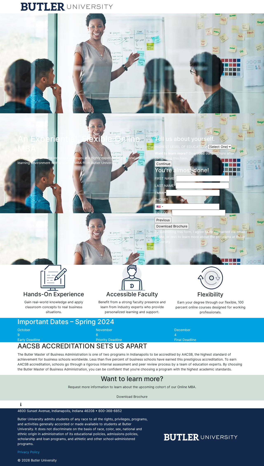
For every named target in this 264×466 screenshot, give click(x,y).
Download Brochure (132, 397)
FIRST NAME (165, 178)
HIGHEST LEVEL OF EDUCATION (181, 147)
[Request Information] (21, 404)
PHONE (161, 199)
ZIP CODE (163, 213)
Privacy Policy (29, 452)
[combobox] (159, 207)
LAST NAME (165, 186)
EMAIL (160, 193)
